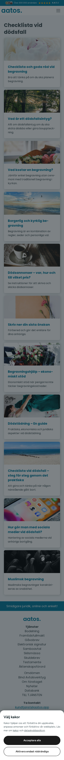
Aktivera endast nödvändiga (32, 751)
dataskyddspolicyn (34, 730)
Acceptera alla (32, 740)
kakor (16, 730)
